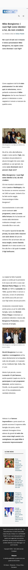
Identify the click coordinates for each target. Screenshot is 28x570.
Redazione (12, 565)
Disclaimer (14, 567)
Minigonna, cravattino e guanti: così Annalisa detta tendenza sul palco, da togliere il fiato (19, 497)
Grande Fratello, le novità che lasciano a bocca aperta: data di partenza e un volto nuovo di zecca (19, 515)
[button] (19, 16)
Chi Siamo (6, 565)
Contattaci (14, 551)
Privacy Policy (20, 565)
